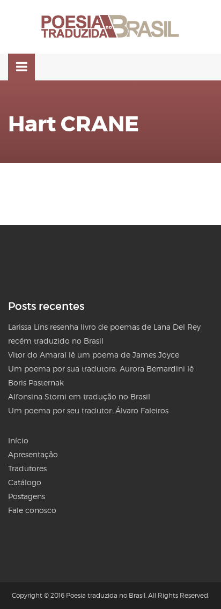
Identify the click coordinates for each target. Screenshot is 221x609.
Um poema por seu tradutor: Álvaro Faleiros (88, 410)
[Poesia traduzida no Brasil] (110, 27)
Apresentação (33, 454)
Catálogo (24, 482)
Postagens (26, 496)
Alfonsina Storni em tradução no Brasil (79, 396)
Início (18, 440)
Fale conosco (32, 510)
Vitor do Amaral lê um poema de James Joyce (93, 354)
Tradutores (27, 468)
